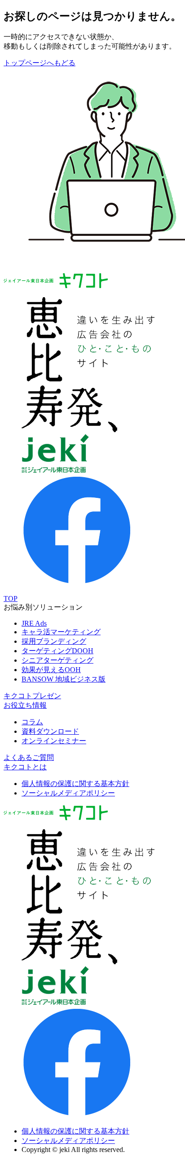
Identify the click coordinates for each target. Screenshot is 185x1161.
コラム (32, 722)
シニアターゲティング (57, 660)
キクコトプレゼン (32, 696)
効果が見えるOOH (51, 669)
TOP (11, 598)
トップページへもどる (39, 63)
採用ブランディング (54, 641)
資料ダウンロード (50, 731)
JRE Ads (34, 623)
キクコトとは (25, 767)
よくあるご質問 (29, 757)
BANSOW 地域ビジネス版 (64, 679)
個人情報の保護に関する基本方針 (75, 783)
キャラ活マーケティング (61, 632)
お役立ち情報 (25, 705)
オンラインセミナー (54, 741)
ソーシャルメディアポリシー (68, 793)
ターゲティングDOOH (57, 651)
